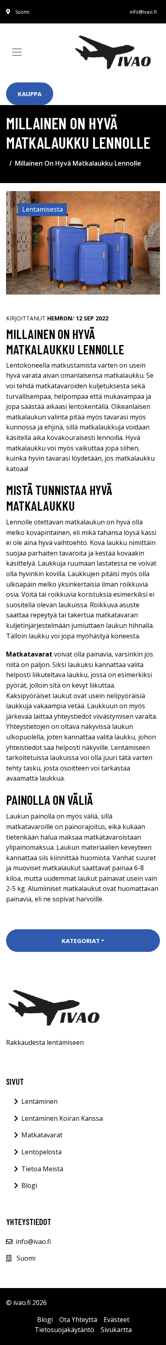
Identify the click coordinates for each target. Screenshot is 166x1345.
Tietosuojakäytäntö (64, 1329)
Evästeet (116, 1319)
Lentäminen (39, 1101)
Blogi (29, 1185)
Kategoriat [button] (81, 941)
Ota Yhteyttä (78, 1319)
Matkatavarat (41, 1134)
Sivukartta (116, 1329)
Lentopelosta (41, 1151)
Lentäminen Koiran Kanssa (62, 1118)
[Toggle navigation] (17, 52)
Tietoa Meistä (42, 1168)
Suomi (22, 11)
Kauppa (30, 94)
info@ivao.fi (143, 11)
